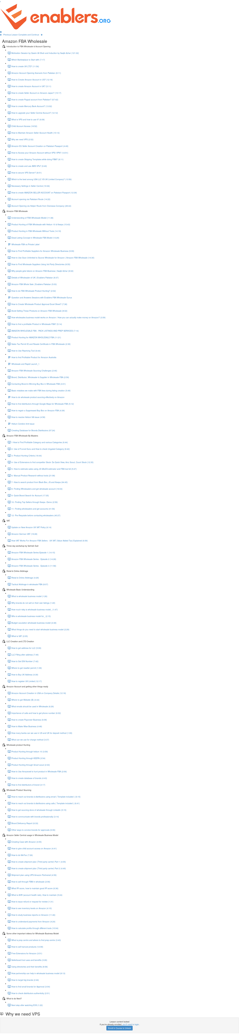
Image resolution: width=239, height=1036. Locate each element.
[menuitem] (1, 31)
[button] (0, 1)
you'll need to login (131, 1024)
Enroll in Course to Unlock (119, 1028)
